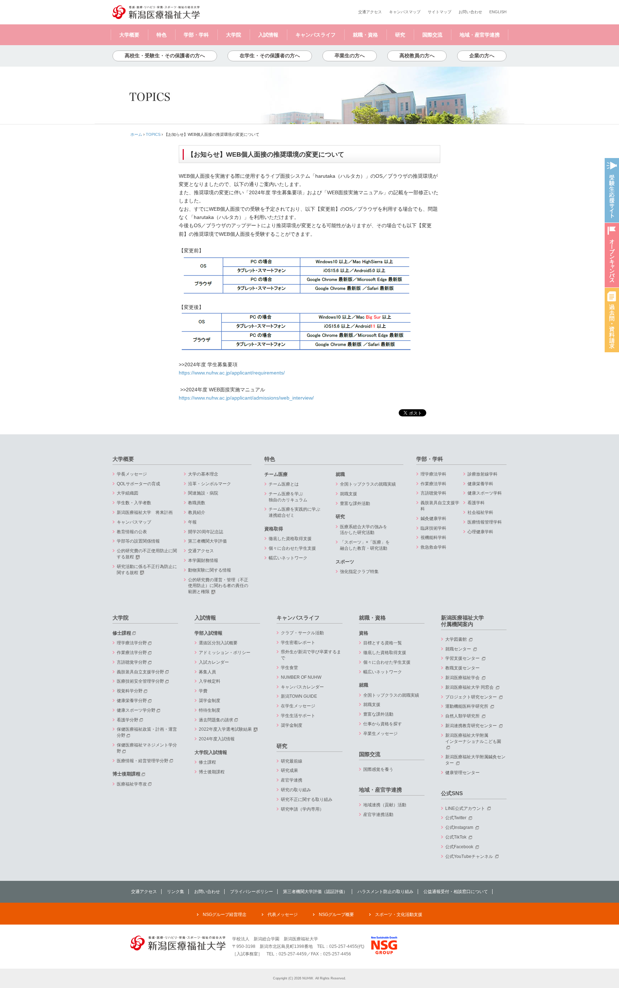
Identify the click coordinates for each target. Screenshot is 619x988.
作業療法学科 (433, 483)
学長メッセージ (132, 474)
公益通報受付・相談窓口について (455, 891)
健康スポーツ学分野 (136, 710)
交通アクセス (370, 12)
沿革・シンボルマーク (209, 483)
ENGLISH (498, 12)
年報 (192, 522)
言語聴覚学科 (433, 493)
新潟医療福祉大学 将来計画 (145, 512)
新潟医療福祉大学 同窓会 (470, 687)
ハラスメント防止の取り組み (385, 891)
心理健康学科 (480, 531)
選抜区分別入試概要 (218, 642)
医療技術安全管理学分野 (140, 681)
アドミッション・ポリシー (224, 652)
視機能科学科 (433, 537)
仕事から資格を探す (382, 723)
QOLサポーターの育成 (138, 483)
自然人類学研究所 (463, 716)
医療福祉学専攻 (132, 784)
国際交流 (432, 35)
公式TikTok (456, 837)
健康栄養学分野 (132, 700)
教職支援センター (462, 667)
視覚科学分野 (130, 690)
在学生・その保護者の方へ (270, 55)
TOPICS (153, 134)
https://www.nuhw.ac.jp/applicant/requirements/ (232, 373)
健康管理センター (462, 772)
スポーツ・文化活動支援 (398, 914)
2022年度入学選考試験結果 (225, 729)
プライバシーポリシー (251, 891)
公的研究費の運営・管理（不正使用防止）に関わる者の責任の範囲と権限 (218, 586)
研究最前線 (291, 761)
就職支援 (348, 493)
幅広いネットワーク (288, 557)
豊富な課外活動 (355, 503)
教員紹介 (196, 512)
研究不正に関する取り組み (306, 799)
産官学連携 (291, 780)
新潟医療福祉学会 (463, 677)
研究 (400, 35)
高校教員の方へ (417, 55)
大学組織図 (127, 493)
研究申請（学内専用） (302, 809)
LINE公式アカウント (465, 808)
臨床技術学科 (433, 528)
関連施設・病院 (203, 493)
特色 (162, 35)
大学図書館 (456, 639)
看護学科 (476, 502)
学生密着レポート (298, 642)
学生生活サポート (298, 715)
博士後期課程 (126, 774)
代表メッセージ (283, 914)
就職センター (458, 648)
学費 (203, 690)
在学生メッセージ (298, 705)
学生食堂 (289, 667)
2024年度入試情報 (217, 738)
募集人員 (207, 671)
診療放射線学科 (482, 474)
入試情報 (268, 35)
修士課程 (121, 633)
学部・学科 (196, 35)
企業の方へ (481, 55)
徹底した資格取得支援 (290, 538)
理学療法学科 (433, 474)
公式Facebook (459, 846)
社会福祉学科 (480, 512)
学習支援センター (463, 658)
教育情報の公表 (132, 531)
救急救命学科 (433, 547)
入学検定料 (209, 681)
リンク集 (175, 891)
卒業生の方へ (350, 55)
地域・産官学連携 (480, 35)
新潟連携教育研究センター (471, 725)
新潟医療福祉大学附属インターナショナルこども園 (473, 738)
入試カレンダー (214, 662)
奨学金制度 (209, 700)
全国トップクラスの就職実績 (368, 484)
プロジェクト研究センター (471, 697)
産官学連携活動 (378, 814)
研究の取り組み (296, 789)
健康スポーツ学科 (484, 493)
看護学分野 (127, 719)
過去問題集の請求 (216, 719)
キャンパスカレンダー (302, 686)
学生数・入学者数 (134, 502)
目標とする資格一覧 (382, 642)
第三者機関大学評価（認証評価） (315, 891)
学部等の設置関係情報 (138, 541)
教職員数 (196, 502)
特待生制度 (209, 710)
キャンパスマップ (405, 12)
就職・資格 (365, 35)
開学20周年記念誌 (205, 531)
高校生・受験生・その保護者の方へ (165, 55)
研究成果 (289, 770)
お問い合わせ (470, 12)
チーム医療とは (284, 484)
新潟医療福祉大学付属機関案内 (462, 621)
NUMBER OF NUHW (301, 677)
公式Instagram (459, 827)
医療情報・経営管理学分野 (142, 760)
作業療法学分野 (132, 652)
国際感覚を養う (378, 769)
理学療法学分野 (132, 642)
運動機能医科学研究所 (467, 706)
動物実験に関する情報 (209, 570)
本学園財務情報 (203, 560)
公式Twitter (456, 817)
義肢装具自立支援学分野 (140, 671)
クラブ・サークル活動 (302, 632)
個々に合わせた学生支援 (292, 548)
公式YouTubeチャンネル (469, 856)
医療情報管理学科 (484, 522)
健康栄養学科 (480, 483)
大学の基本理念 (203, 474)
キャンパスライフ (316, 35)
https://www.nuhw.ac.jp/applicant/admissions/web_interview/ (246, 398)
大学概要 (129, 35)
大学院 (233, 35)
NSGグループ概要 (336, 914)
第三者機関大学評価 (207, 541)
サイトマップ (439, 12)
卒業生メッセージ (380, 733)
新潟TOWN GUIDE (299, 696)
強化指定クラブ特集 (359, 571)
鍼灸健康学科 (433, 518)
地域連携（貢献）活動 (384, 804)
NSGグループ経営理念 (224, 914)
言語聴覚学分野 (132, 662)
